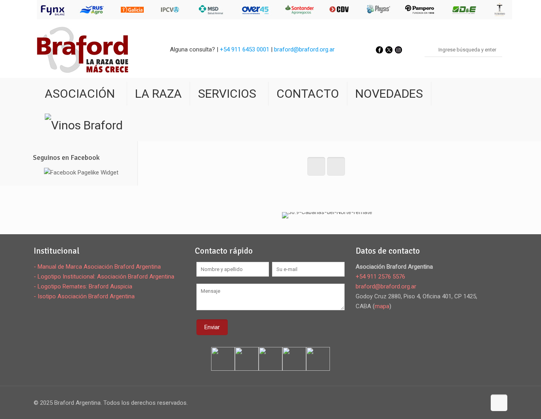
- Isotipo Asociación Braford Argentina (84, 296)
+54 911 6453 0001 (244, 49)
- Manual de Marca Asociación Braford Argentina (97, 266)
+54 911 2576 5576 (380, 276)
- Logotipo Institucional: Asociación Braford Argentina (104, 276)
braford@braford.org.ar (304, 49)
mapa (382, 306)
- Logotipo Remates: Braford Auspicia (83, 286)
